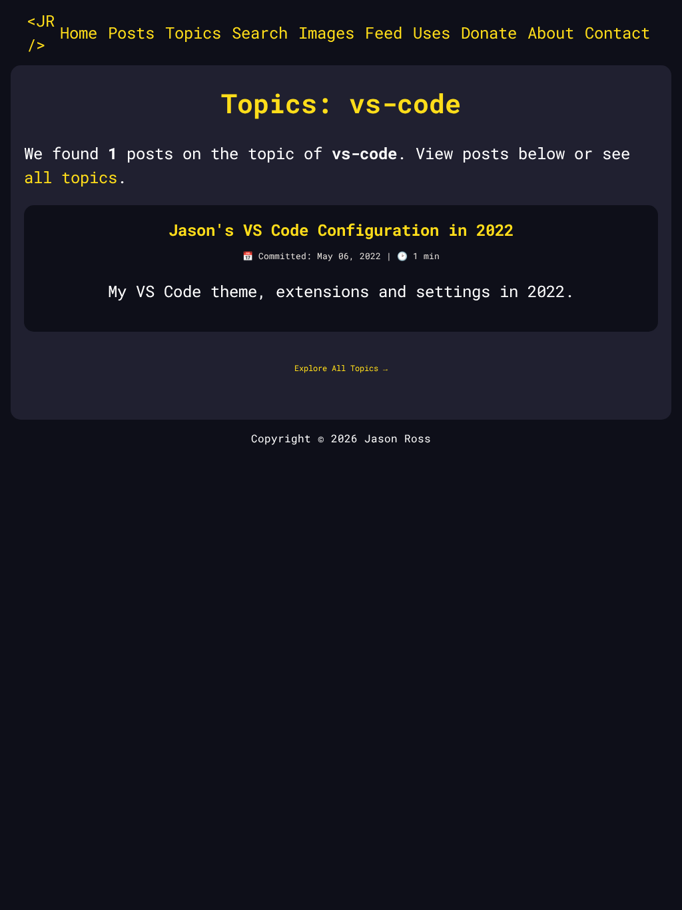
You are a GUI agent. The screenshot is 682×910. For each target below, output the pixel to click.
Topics (193, 32)
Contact (617, 32)
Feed (383, 32)
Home (78, 32)
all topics (70, 177)
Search (260, 32)
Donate (489, 32)
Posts (131, 32)
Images (326, 32)
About (550, 32)
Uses (431, 32)
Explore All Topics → (341, 367)
